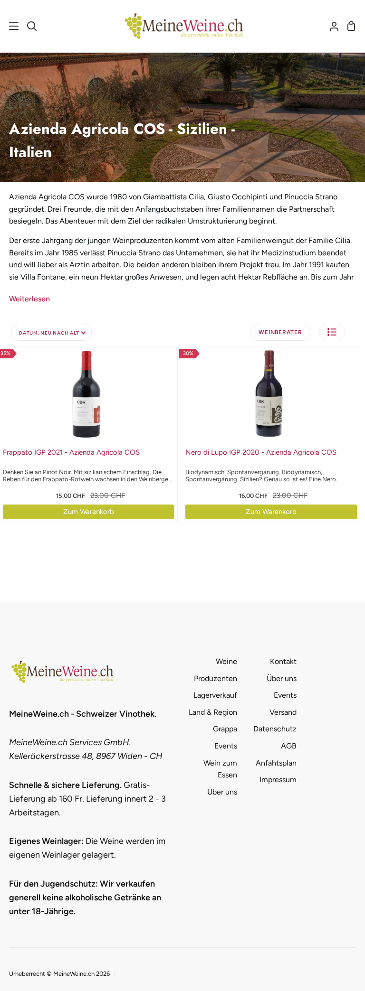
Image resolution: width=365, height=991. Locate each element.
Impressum (278, 779)
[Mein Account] (330, 26)
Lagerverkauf (215, 695)
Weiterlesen (29, 298)
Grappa (225, 728)
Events (225, 745)
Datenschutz (275, 728)
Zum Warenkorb (88, 511)
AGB (289, 745)
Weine (226, 661)
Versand (283, 712)
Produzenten (215, 678)
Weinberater (280, 332)
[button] (332, 332)
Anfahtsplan (276, 762)
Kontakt (283, 661)
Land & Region (213, 712)
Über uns (222, 791)
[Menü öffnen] (9, 26)
